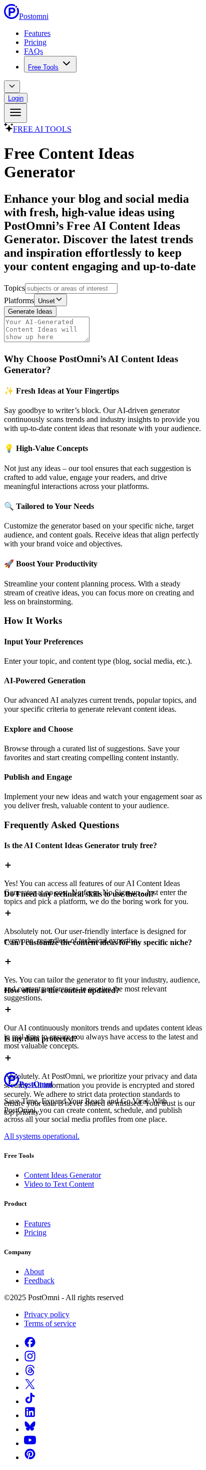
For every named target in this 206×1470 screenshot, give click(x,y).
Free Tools (43, 67)
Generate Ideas (30, 311)
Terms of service (50, 1323)
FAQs (33, 51)
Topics (14, 288)
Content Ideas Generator (62, 1175)
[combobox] (12, 86)
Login (16, 98)
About (34, 1271)
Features (37, 33)
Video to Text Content (59, 1184)
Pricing (35, 42)
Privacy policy (47, 1314)
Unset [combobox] (46, 301)
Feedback (39, 1280)
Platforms (19, 300)
